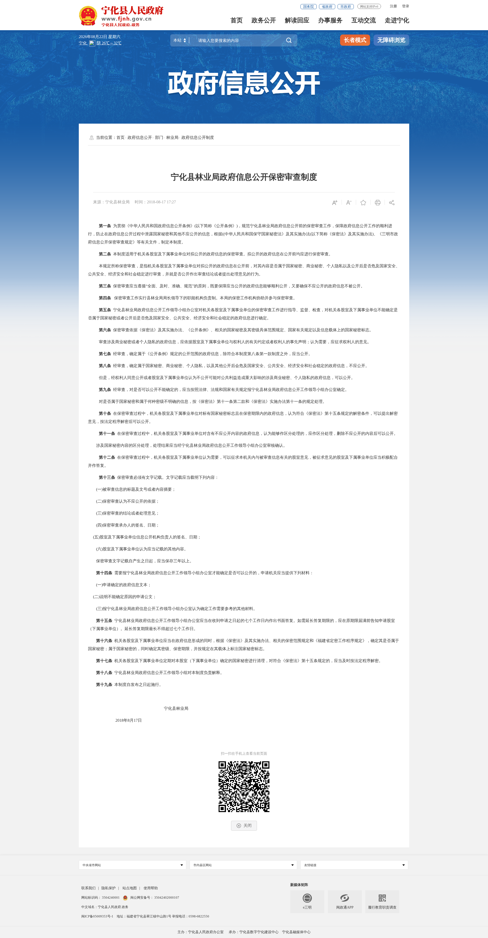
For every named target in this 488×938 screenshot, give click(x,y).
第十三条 (107, 477)
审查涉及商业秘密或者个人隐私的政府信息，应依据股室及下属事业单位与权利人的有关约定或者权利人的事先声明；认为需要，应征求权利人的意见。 (235, 342)
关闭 (247, 825)
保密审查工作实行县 (132, 298)
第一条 (105, 226)
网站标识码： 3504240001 (100, 897)
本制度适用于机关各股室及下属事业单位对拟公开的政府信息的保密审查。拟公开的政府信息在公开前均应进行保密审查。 (223, 254)
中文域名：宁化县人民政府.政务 (104, 907)
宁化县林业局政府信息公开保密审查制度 (244, 177)
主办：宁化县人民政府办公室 (200, 932)
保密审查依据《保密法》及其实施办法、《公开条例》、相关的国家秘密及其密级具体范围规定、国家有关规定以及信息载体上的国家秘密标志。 (243, 330)
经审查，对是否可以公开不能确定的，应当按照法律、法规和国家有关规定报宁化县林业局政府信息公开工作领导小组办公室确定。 (231, 389)
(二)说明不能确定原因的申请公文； (125, 597)
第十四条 (104, 573)
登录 (405, 6)
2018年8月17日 (115, 720)
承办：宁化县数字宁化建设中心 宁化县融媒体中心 (270, 932)
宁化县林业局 (176, 708)
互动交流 (364, 21)
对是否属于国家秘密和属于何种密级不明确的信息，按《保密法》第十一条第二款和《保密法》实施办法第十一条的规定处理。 (213, 401)
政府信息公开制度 (197, 137)
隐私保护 (108, 888)
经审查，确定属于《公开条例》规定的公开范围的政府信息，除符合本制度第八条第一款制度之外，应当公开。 (212, 354)
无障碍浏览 (391, 40)
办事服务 (330, 21)
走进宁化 (397, 21)
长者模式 (355, 40)
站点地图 (130, 888)
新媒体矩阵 (299, 885)
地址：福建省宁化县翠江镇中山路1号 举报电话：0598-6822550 (163, 916)
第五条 (105, 310)
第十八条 (104, 672)
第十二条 (107, 457)
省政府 (327, 7)
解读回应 (297, 21)
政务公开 (264, 21)
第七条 (105, 354)
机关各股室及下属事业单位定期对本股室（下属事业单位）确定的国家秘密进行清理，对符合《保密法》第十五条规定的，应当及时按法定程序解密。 (248, 661)
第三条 (105, 286)
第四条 (105, 298)
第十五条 (104, 620)
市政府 (345, 7)
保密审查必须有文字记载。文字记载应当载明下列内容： (168, 477)
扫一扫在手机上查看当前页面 (244, 753)
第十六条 (104, 640)
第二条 (105, 254)
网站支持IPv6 (369, 6)
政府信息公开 (140, 137)
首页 (237, 21)
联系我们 (88, 888)
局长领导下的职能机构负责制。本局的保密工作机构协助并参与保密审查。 (230, 298)
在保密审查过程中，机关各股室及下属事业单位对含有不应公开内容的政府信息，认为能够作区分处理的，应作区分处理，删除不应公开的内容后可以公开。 (257, 433)
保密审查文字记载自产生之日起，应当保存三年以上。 (141, 561)
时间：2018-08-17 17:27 (155, 202)
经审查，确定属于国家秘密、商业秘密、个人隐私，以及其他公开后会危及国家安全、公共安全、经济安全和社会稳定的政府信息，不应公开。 (241, 366)
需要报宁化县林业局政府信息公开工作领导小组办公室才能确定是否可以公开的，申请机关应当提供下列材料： (214, 573)
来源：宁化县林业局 (111, 202)
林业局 (172, 137)
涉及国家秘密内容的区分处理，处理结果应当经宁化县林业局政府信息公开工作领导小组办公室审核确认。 (187, 445)
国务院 (308, 7)
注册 (393, 6)
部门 (159, 137)
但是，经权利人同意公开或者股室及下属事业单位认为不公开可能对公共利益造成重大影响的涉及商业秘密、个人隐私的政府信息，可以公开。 (227, 377)
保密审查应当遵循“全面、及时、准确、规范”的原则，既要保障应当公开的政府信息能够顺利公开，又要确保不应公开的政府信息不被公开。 (239, 286)
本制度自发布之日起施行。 (138, 684)
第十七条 (104, 661)
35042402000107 (166, 897)
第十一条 (107, 433)
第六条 (105, 330)
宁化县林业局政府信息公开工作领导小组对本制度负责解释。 (169, 672)
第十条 (105, 413)
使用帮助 (151, 888)
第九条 (105, 389)
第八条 (105, 366)
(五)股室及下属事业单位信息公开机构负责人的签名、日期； (147, 537)
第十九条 (104, 684)
